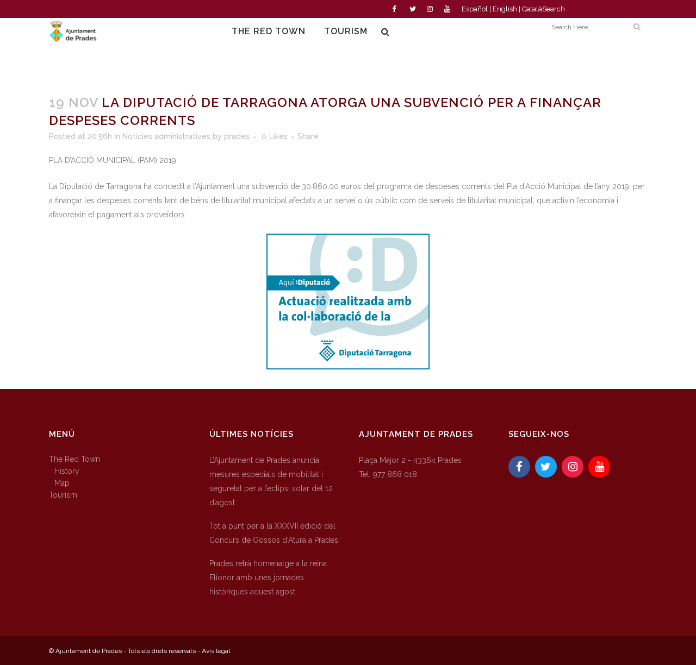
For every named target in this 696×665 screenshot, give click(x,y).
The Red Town (74, 459)
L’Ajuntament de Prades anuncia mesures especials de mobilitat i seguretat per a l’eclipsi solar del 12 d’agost (271, 481)
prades (237, 136)
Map (62, 483)
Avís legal (216, 651)
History (66, 471)
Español (475, 9)
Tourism (63, 495)
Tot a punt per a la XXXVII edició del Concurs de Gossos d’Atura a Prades (273, 533)
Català (532, 9)
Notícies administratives (166, 136)
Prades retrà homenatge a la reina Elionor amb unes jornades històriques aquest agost (268, 577)
